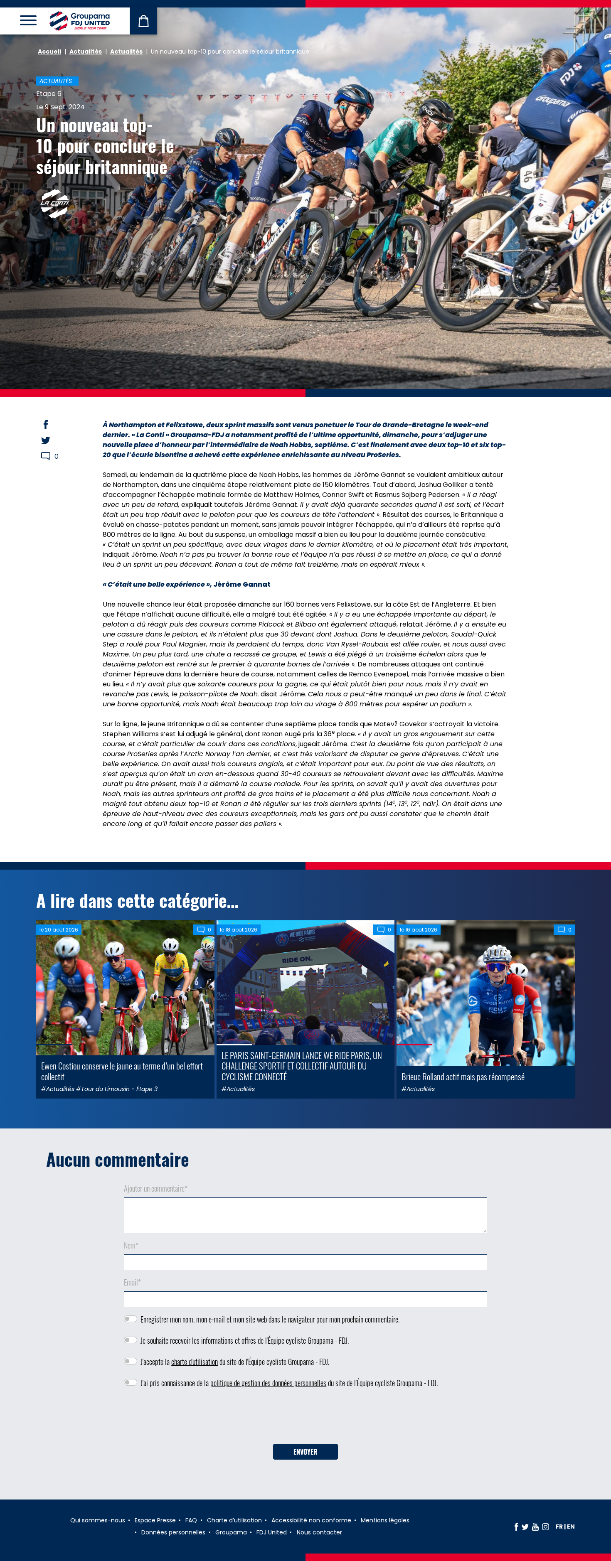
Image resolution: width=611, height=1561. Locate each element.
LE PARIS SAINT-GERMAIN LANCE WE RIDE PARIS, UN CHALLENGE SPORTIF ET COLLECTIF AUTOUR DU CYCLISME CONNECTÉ (302, 1065)
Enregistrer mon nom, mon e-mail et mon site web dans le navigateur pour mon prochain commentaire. (269, 1319)
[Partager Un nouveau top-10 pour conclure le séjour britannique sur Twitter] (53, 440)
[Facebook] (516, 1527)
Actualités (85, 51)
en (571, 1526)
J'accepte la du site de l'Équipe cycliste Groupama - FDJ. (234, 1361)
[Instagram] (545, 1527)
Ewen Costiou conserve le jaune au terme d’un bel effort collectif (122, 1070)
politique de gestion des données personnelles (268, 1382)
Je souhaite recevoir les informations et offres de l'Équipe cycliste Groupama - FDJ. (244, 1340)
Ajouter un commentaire (155, 1188)
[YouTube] (535, 1527)
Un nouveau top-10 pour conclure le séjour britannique (105, 145)
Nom (131, 1245)
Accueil (49, 51)
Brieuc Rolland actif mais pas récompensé (463, 1076)
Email (132, 1282)
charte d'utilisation (194, 1361)
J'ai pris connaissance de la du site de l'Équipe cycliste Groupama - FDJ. (289, 1382)
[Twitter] (525, 1527)
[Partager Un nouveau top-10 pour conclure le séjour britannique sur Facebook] (53, 424)
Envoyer (305, 1452)
